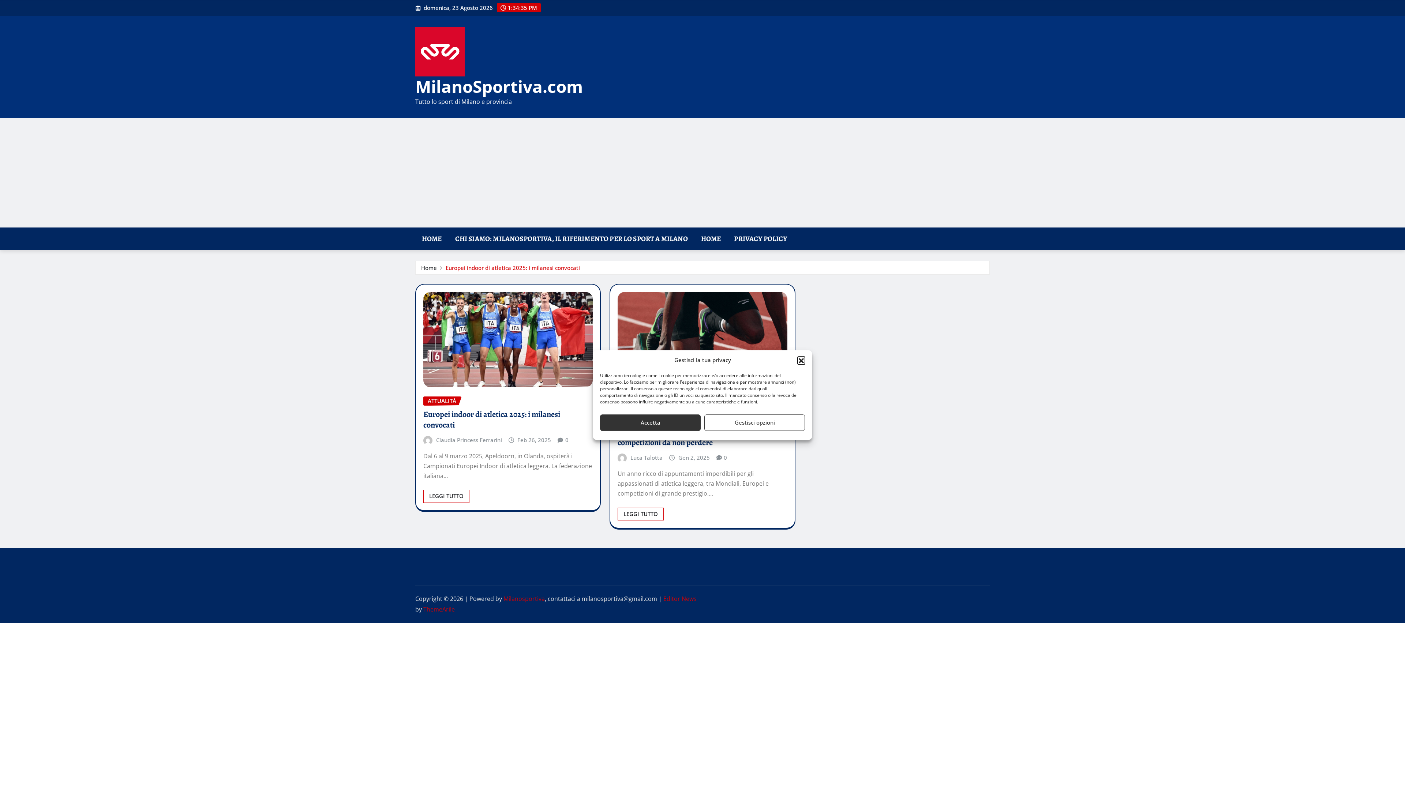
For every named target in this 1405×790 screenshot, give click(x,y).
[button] (801, 360)
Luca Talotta (646, 457)
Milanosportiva (524, 599)
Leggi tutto (446, 496)
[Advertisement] (702, 173)
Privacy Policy (760, 239)
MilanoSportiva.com (499, 86)
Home (432, 239)
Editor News (680, 599)
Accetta (650, 422)
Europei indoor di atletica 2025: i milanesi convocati (513, 267)
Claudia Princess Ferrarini (469, 440)
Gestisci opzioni (755, 422)
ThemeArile (439, 609)
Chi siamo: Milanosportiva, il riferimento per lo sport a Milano (571, 239)
